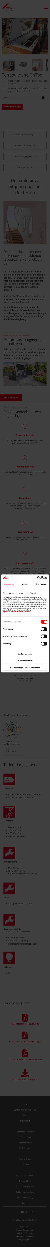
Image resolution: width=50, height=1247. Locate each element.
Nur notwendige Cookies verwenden (25, 668)
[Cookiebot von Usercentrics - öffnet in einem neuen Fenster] (37, 577)
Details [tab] (25, 584)
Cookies (27, 612)
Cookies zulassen (25, 654)
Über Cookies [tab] (41, 584)
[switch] (44, 629)
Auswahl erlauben (25, 661)
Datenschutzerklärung (17, 612)
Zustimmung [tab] (9, 584)
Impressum (6, 612)
